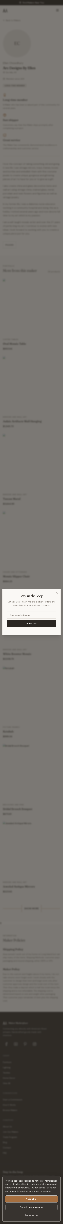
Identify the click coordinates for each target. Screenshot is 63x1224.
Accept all (31, 1199)
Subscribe (31, 623)
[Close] (56, 592)
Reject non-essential (31, 1207)
